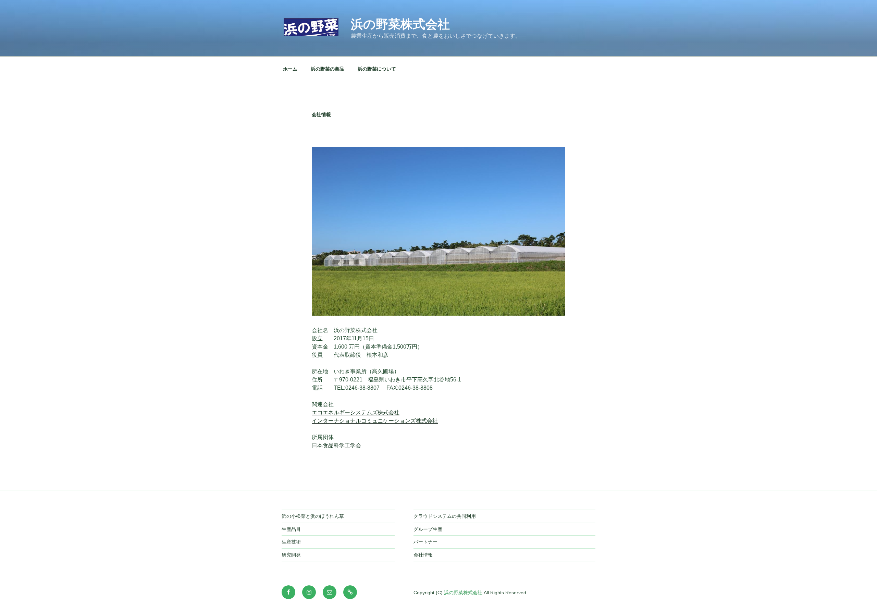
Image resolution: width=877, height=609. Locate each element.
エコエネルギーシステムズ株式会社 (355, 412)
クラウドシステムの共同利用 (444, 516)
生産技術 (291, 542)
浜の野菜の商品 (327, 69)
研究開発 (291, 555)
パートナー (425, 542)
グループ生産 (427, 529)
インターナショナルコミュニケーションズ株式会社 (375, 421)
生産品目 (291, 529)
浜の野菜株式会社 (400, 24)
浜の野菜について (377, 69)
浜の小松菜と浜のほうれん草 (313, 516)
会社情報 (423, 555)
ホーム (290, 69)
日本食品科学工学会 (336, 445)
